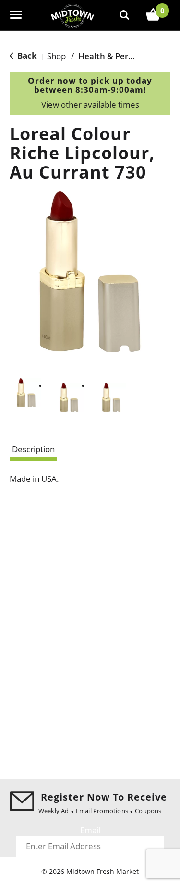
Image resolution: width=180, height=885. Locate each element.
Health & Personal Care (123, 55)
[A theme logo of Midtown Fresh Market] (72, 15)
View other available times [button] (90, 104)
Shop (56, 55)
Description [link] (33, 448)
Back (26, 55)
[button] (26, 392)
